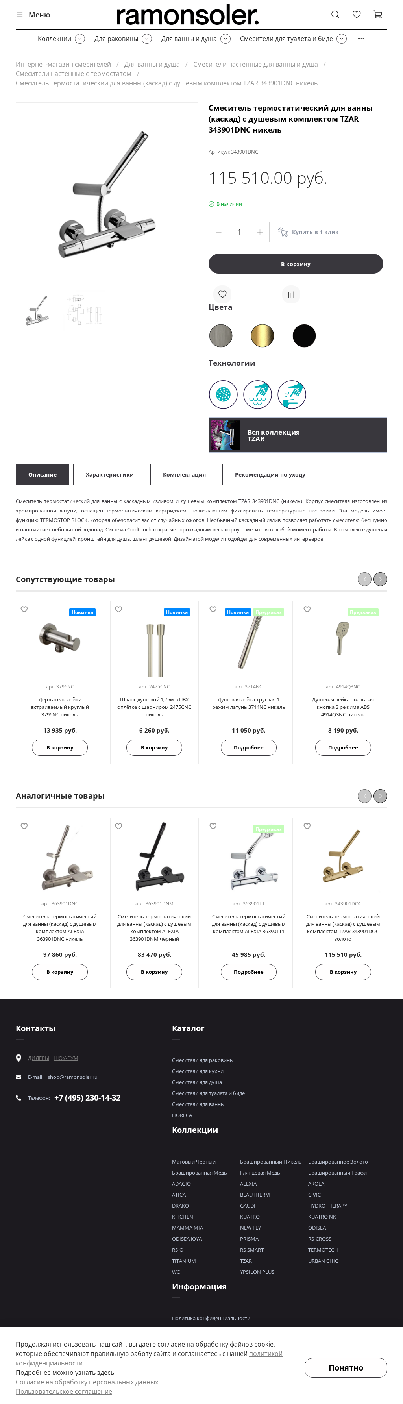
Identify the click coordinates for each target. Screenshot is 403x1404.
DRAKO (180, 1205)
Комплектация (184, 474)
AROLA (316, 1183)
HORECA (182, 1115)
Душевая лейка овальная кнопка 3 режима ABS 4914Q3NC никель (343, 707)
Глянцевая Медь (260, 1172)
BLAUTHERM (255, 1194)
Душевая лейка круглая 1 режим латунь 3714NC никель (248, 703)
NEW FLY (250, 1227)
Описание (42, 474)
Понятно (346, 1367)
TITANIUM (184, 1260)
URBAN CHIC (323, 1260)
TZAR (246, 1260)
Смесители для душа (197, 1082)
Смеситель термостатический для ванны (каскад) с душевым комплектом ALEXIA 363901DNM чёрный (154, 927)
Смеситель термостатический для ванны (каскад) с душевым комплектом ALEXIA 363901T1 (249, 923)
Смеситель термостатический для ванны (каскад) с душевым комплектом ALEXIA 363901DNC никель (60, 927)
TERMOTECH (323, 1249)
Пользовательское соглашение (64, 1391)
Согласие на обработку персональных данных (87, 1382)
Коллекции (54, 38)
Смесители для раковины (203, 1060)
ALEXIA (248, 1183)
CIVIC (314, 1194)
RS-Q (177, 1249)
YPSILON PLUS (257, 1271)
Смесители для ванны (198, 1104)
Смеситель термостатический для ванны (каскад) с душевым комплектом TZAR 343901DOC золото (343, 927)
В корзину (59, 747)
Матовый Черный (194, 1161)
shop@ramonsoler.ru (73, 1077)
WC (176, 1271)
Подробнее (249, 747)
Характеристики (110, 474)
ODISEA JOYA (187, 1238)
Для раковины (116, 38)
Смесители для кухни (198, 1071)
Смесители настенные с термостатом (73, 73)
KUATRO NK (322, 1216)
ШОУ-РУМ (66, 1058)
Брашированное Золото (338, 1161)
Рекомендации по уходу (270, 474)
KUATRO (250, 1216)
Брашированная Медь (199, 1172)
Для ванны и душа (189, 38)
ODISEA (317, 1227)
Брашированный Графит (338, 1172)
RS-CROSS (319, 1238)
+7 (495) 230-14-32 (87, 1097)
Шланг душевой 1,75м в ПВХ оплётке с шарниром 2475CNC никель (154, 707)
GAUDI (247, 1205)
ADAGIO (181, 1183)
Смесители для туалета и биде (286, 38)
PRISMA (249, 1238)
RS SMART (252, 1249)
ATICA (179, 1194)
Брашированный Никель (271, 1161)
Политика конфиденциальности (211, 1318)
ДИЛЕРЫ (38, 1058)
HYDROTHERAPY (327, 1205)
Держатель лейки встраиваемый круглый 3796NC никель (60, 707)
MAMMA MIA (187, 1227)
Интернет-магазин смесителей (63, 64)
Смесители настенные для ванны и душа (255, 64)
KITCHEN (182, 1216)
